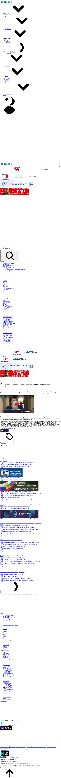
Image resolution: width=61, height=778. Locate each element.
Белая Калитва (6, 304)
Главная (4, 378)
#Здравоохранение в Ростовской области (13, 441)
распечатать (3, 442)
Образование (5, 286)
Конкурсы (5, 294)
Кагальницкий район (7, 317)
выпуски (7, 26)
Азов (4, 300)
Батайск (4, 303)
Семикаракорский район (8, 337)
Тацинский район (6, 340)
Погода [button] (4, 245)
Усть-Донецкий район (7, 341)
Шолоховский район (7, 346)
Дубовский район (6, 312)
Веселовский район (7, 307)
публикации (7, 78)
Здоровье (5, 280)
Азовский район (6, 301)
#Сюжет (23, 441)
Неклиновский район (7, 327)
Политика (5, 281)
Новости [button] (4, 243)
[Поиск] (9, 256)
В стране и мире (6, 292)
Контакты (2, 737)
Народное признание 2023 (10, 82)
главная (6, 39)
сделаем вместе (7, 246)
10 (3, 458)
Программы (7, 42)
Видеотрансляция (8, 29)
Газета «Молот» (6, 266)
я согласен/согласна (4, 767)
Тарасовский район (7, 339)
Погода (4, 287)
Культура (4, 284)
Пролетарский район (7, 334)
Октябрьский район (7, 330)
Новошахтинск (6, 329)
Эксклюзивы (5, 290)
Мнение (4, 296)
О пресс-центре (8, 94)
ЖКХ (4, 285)
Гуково (4, 310)
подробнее (25, 763)
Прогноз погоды (6, 291)
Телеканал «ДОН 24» (7, 264)
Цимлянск (5, 343)
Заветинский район (7, 313)
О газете (7, 15)
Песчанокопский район (7, 333)
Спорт (4, 283)
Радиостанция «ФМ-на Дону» (9, 265)
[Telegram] (6, 445)
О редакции (7, 79)
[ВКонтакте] (1, 445)
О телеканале (8, 64)
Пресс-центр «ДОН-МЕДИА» (9, 267)
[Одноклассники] (3, 445)
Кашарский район (6, 320)
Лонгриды (7, 80)
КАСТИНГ (12, 52)
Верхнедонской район (7, 306)
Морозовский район (7, 325)
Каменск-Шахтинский (7, 318)
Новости (7, 41)
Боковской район (6, 305)
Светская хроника (6, 289)
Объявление (7, 66)
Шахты (4, 345)
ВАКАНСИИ (10, 51)
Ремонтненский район (7, 335)
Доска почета (8, 81)
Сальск (4, 336)
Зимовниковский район (8, 316)
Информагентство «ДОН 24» (9, 263)
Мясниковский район (7, 326)
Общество (5, 276)
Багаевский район (6, 302)
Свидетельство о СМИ (5, 733)
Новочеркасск (6, 328)
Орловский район (6, 332)
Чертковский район (7, 344)
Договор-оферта (8, 16)
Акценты (5, 293)
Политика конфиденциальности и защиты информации (14, 269)
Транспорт (5, 282)
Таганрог (5, 338)
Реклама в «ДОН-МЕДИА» (8, 270)
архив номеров (8, 14)
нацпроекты (7, 248)
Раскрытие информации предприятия (10, 272)
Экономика (5, 278)
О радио (7, 28)
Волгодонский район (7, 308)
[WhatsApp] (4, 445)
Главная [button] (4, 242)
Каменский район (6, 319)
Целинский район (6, 342)
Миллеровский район (7, 324)
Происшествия (6, 277)
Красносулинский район (8, 321)
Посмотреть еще (3, 590)
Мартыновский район (7, 322)
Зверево (4, 314)
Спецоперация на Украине (8, 288)
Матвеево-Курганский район (9, 323)
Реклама (4, 95)
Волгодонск (5, 309)
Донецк (4, 311)
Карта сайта (5, 268)
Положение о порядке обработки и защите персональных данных (13, 741)
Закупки (4, 271)
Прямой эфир (8, 40)
